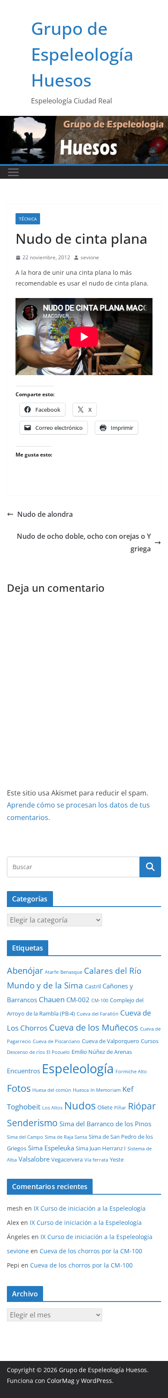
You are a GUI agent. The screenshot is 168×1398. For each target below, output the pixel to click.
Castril (93, 986)
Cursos (150, 1041)
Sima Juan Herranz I (101, 1148)
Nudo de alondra (45, 514)
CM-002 (78, 999)
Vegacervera (67, 1159)
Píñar (120, 1108)
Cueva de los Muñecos (93, 1027)
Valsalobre (34, 1159)
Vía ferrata (96, 1160)
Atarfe (52, 972)
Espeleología (78, 1068)
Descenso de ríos (26, 1052)
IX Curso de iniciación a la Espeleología (90, 1208)
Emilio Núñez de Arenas (102, 1052)
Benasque (71, 972)
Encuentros (23, 1070)
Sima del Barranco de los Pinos (105, 1123)
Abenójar (25, 970)
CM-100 (99, 1000)
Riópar (142, 1106)
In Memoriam (105, 1090)
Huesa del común (51, 1090)
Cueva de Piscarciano (56, 1041)
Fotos (19, 1088)
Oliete (104, 1107)
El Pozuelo (58, 1052)
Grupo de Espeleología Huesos (82, 54)
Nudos (80, 1105)
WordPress (96, 1380)
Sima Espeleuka (51, 1147)
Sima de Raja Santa (66, 1137)
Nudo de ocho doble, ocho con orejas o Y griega (84, 542)
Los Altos (52, 1108)
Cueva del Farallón (97, 1014)
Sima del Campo (25, 1137)
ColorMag (61, 1380)
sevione (90, 257)
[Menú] (13, 172)
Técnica (28, 219)
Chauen (52, 999)
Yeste (117, 1159)
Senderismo (32, 1123)
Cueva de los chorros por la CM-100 (91, 1251)
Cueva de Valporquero (110, 1041)
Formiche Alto (131, 1072)
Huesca (81, 1090)
